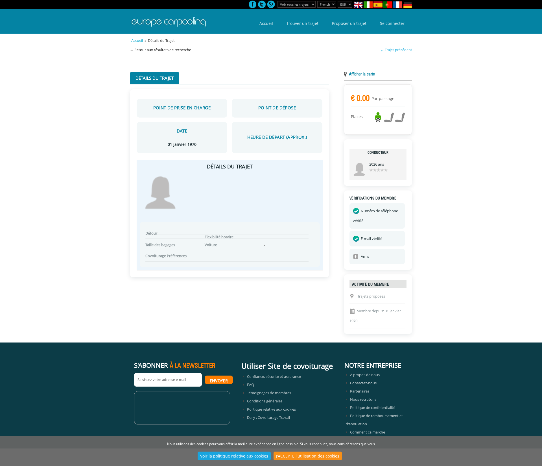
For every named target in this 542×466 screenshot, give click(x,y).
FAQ (250, 384)
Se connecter (392, 23)
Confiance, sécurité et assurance (274, 376)
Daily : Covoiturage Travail (268, 417)
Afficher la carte (362, 74)
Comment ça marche (367, 432)
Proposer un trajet (349, 23)
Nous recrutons (363, 399)
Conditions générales (264, 401)
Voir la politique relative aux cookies (234, 456)
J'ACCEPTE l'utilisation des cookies (307, 456)
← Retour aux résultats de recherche (160, 49)
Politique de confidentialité (372, 407)
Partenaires (359, 391)
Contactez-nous (363, 382)
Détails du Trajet (155, 78)
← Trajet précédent (396, 49)
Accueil (266, 23)
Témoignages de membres (269, 392)
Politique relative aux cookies (271, 409)
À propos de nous (365, 374)
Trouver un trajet (302, 23)
